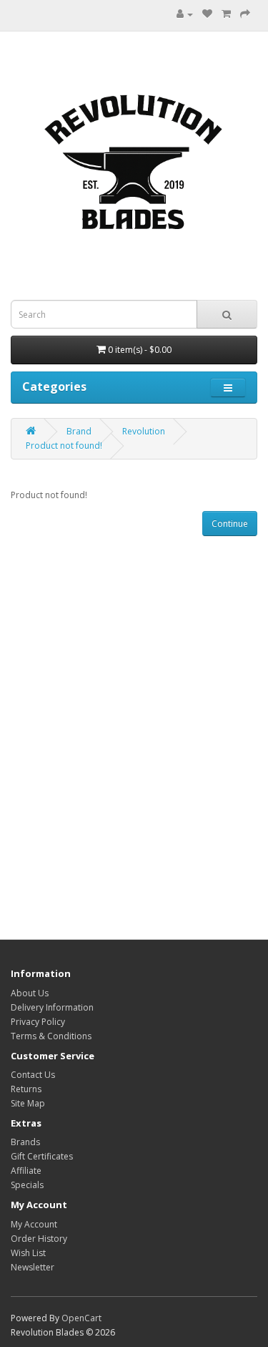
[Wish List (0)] (207, 14)
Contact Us (33, 1075)
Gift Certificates (42, 1156)
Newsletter (32, 1267)
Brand (78, 431)
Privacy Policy (38, 1022)
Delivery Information (52, 1007)
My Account (34, 1224)
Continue (230, 523)
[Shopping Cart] (226, 14)
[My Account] (185, 14)
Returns (26, 1089)
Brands (25, 1142)
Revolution (143, 431)
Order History (39, 1238)
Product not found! (64, 445)
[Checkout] (245, 14)
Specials (27, 1185)
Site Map (28, 1103)
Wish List (28, 1253)
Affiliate (26, 1170)
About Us (30, 993)
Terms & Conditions (51, 1036)
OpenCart (81, 1318)
